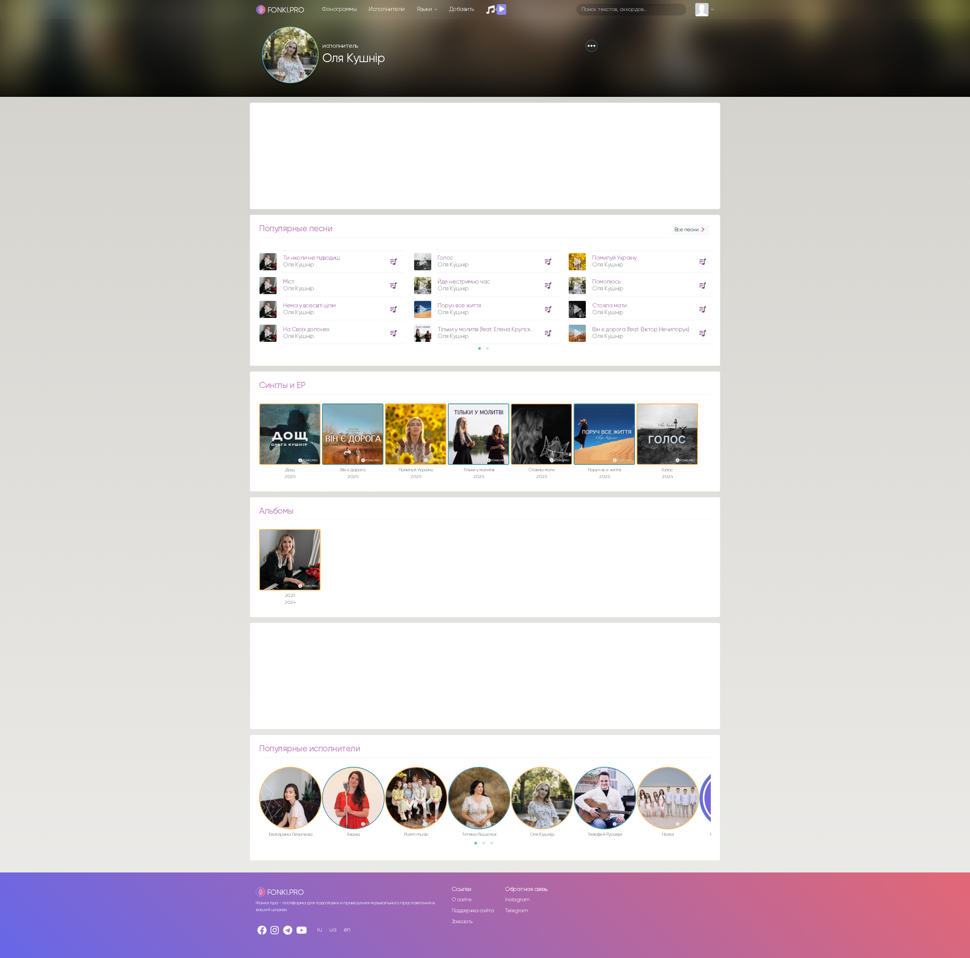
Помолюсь (606, 282)
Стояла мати (609, 305)
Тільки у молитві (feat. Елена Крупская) (488, 329)
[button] (591, 45)
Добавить (461, 9)
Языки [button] (425, 9)
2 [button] (490, 351)
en (347, 930)
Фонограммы (339, 9)
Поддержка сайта (473, 910)
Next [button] (720, 262)
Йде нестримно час (464, 282)
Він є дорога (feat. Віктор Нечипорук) (640, 329)
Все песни (686, 229)
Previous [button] (249, 262)
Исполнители (387, 9)
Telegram (516, 910)
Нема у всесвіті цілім (309, 305)
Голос (445, 258)
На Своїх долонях (306, 329)
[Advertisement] (477, 156)
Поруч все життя (459, 305)
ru (319, 930)
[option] (330, 294)
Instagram (517, 899)
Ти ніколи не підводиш (311, 258)
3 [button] (494, 845)
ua (332, 930)
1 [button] (482, 351)
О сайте (462, 899)
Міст (288, 282)
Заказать (462, 921)
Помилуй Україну (614, 258)
